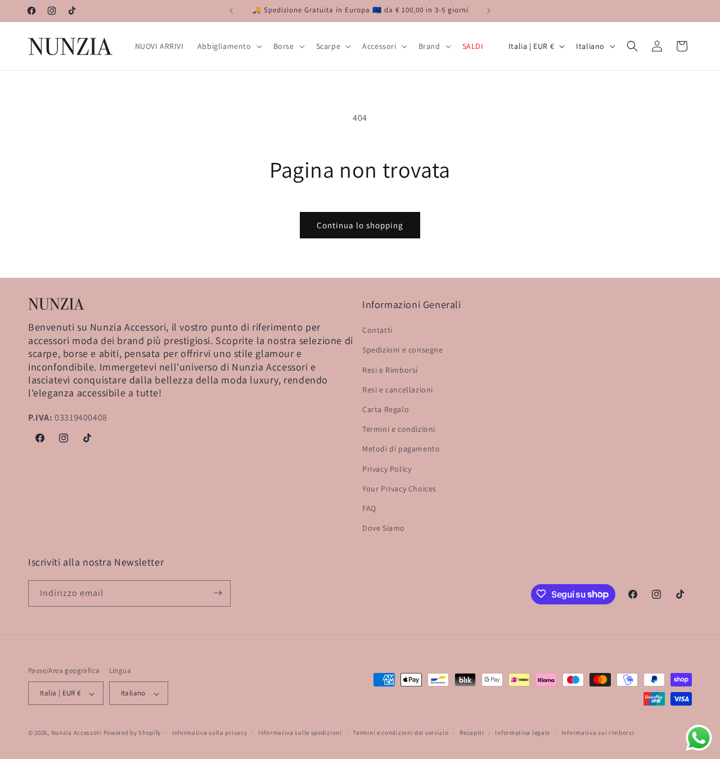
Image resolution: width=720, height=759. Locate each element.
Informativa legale (522, 733)
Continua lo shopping (360, 225)
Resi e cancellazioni (397, 390)
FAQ (369, 508)
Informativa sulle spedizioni (300, 733)
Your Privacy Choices (399, 489)
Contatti (377, 331)
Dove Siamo (383, 528)
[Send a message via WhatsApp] (698, 737)
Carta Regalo (385, 409)
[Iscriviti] (217, 593)
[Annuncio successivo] (488, 10)
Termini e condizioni (398, 429)
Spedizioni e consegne (402, 350)
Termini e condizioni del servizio (400, 733)
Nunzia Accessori (76, 733)
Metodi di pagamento (401, 449)
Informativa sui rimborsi (597, 733)
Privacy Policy (386, 469)
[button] (229, 46)
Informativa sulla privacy (210, 733)
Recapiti (472, 733)
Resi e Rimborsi (390, 370)
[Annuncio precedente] (231, 10)
